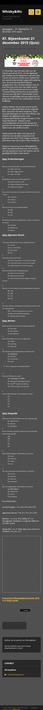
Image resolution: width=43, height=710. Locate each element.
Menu (38, 12)
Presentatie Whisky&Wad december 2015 (20, 598)
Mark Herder (12, 600)
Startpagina (7, 29)
